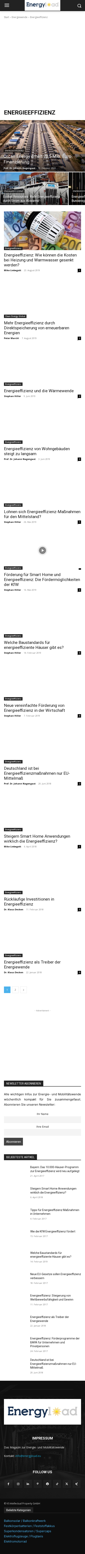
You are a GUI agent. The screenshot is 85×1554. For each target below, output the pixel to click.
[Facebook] (8, 1484)
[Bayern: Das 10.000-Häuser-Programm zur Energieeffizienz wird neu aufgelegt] (15, 1173)
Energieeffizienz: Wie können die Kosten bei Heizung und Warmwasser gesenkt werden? (40, 260)
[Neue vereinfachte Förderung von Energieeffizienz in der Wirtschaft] (42, 681)
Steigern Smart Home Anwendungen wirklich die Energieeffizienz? (37, 839)
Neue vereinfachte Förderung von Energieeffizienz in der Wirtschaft (34, 708)
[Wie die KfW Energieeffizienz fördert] (15, 1238)
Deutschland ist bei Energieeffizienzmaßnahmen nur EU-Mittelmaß (37, 773)
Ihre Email (42, 1126)
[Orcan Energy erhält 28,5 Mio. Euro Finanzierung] (42, 146)
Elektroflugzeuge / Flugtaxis (23, 1536)
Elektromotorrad (15, 1541)
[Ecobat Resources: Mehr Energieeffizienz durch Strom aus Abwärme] (34, 188)
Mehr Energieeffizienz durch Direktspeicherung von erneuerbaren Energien (36, 328)
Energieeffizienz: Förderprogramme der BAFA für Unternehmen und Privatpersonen (55, 1342)
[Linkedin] (28, 1484)
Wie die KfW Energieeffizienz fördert (52, 1231)
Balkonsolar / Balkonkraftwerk (25, 1521)
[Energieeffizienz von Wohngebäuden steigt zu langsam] (42, 424)
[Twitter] (67, 1484)
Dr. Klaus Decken (13, 909)
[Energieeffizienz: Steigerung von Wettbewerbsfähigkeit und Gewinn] (15, 1302)
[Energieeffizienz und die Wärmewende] (42, 366)
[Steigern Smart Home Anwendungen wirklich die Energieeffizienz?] (42, 812)
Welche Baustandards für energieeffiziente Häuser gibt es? (34, 645)
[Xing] (76, 1484)
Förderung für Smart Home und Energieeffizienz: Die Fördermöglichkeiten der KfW (42, 579)
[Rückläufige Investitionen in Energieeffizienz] (42, 875)
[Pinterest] (38, 1484)
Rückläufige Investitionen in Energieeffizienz (29, 902)
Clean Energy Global (15, 316)
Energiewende (19, 17)
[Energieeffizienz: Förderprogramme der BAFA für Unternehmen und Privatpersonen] (15, 1345)
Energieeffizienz (14, 151)
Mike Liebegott (12, 270)
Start (6, 17)
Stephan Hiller (12, 396)
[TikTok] (57, 1484)
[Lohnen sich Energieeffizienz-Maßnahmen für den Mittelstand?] (42, 487)
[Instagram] (18, 1484)
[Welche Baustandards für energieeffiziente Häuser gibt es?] (42, 618)
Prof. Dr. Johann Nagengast (20, 459)
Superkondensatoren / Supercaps (27, 1531)
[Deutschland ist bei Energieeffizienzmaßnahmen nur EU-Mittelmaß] (42, 744)
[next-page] (23, 990)
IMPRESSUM (42, 1438)
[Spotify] (47, 1484)
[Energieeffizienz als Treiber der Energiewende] (42, 937)
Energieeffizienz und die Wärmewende (39, 390)
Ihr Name (42, 1114)
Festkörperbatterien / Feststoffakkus (29, 1526)
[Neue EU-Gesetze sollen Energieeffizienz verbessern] (15, 1280)
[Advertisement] (42, 64)
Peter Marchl (11, 338)
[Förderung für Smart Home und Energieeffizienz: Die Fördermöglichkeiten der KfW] (42, 550)
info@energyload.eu (28, 1456)
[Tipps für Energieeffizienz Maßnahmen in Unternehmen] (15, 1216)
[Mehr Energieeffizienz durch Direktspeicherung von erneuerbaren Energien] (42, 298)
